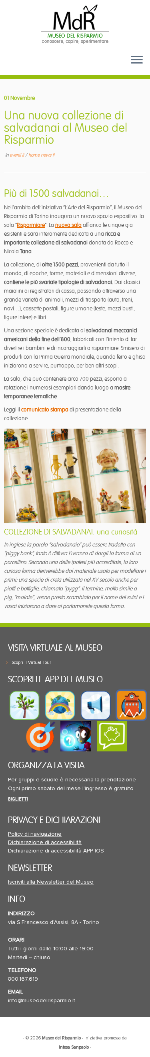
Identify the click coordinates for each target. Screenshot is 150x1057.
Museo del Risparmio (61, 1038)
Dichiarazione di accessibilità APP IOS (56, 851)
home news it (41, 155)
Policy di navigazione (35, 834)
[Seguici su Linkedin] (40, 66)
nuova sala (68, 225)
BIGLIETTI (18, 799)
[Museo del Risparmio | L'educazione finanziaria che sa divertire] (75, 24)
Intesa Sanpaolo (74, 1047)
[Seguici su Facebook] (15, 66)
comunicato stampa (44, 409)
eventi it (17, 155)
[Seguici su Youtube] (28, 66)
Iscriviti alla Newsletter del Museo (51, 882)
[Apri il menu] (137, 60)
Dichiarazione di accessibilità (45, 842)
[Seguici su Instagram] (53, 66)
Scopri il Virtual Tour (31, 662)
